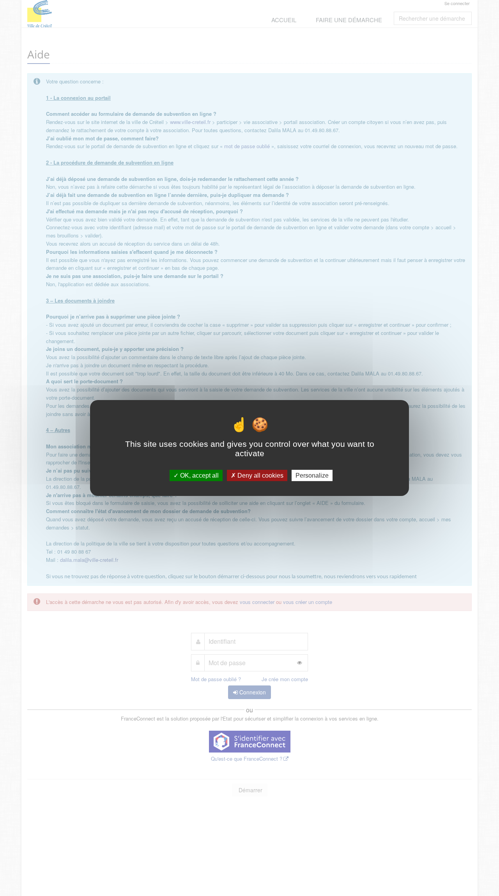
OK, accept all (199, 475)
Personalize (312, 475)
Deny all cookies (259, 475)
